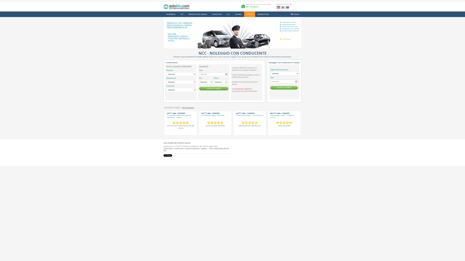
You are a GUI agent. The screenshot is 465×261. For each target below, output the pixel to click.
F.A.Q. (228, 14)
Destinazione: (171, 78)
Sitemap (204, 148)
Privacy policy (168, 148)
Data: (201, 70)
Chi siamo (238, 14)
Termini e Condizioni (192, 148)
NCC (182, 14)
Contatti (250, 14)
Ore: (200, 78)
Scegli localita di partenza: (279, 70)
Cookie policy (179, 148)
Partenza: (169, 70)
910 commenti (188, 108)
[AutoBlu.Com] (177, 7)
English (296, 14)
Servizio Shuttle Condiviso (197, 14)
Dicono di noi (216, 14)
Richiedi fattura (263, 14)
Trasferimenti (170, 14)
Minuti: (216, 78)
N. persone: (170, 86)
